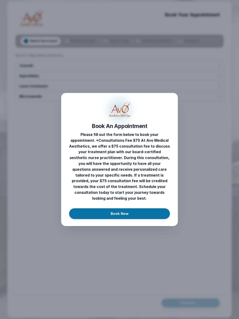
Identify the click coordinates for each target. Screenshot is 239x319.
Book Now (120, 213)
